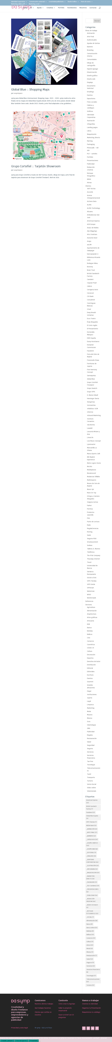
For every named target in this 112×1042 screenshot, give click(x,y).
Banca (89, 628)
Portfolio (90, 157)
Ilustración (91, 121)
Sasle (89, 535)
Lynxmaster (91, 444)
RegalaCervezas (92, 528)
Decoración (91, 655)
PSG (88, 518)
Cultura (89, 651)
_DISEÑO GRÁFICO (92, 844)
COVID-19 (90, 648)
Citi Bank (90, 296)
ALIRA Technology (93, 208)
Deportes (90, 658)
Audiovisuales (92, 40)
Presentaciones (92, 160)
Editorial (90, 668)
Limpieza (90, 705)
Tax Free (90, 761)
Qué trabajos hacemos (43, 1008)
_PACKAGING (91, 882)
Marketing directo (93, 138)
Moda (89, 711)
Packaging (91, 144)
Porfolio (61, 8)
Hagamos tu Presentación (91, 1008)
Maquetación (91, 134)
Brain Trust (91, 270)
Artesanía (90, 621)
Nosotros (83, 8)
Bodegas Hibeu (92, 263)
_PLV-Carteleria (92, 886)
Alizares (90, 212)
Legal (89, 701)
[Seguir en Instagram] (88, 1028)
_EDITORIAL (91, 852)
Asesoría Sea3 (92, 238)
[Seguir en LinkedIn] (92, 1028)
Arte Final (90, 37)
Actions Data (91, 201)
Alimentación (92, 611)
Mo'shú (89, 466)
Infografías (91, 124)
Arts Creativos (92, 234)
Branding (90, 50)
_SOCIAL (90, 917)
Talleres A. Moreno (93, 549)
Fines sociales (92, 102)
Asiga (89, 241)
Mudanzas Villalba (93, 477)
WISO (89, 595)
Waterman (90, 591)
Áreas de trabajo (91, 31)
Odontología (91, 725)
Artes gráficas (92, 617)
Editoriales (90, 672)
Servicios (90, 752)
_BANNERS (91, 836)
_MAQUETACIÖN (92, 873)
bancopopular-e (92, 254)
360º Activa (91, 189)
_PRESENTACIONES (92, 890)
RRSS (89, 179)
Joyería (89, 698)
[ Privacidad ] (33, 1041)
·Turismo (90, 985)
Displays (90, 82)
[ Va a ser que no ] (21, 1041)
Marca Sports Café (93, 454)
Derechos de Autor (93, 661)
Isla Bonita (91, 425)
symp (25, 8)
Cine (88, 638)
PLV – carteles (92, 154)
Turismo (90, 781)
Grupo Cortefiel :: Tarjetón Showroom (36, 166)
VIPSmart (90, 588)
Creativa (50, 8)
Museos (89, 715)
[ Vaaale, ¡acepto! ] (7, 1041)
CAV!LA (89, 286)
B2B (88, 624)
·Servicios (90, 966)
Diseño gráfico (92, 76)
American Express (93, 221)
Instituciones (92, 694)
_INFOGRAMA (92, 869)
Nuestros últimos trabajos (44, 1004)
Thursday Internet (93, 559)
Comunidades (92, 59)
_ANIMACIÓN (91, 829)
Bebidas (90, 631)
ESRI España (91, 338)
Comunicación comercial (37, 2)
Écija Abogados (92, 322)
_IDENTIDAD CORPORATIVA (92, 861)
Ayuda (39, 8)
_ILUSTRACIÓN (92, 865)
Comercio (90, 641)
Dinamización (92, 72)
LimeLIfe (90, 437)
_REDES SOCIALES (92, 906)
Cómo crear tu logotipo (67, 1004)
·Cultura (89, 941)
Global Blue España (92, 817)
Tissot (89, 562)
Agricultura (91, 607)
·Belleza (90, 934)
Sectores (88, 605)
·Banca (89, 924)
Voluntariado (91, 791)
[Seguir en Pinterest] (97, 1028)
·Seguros (90, 962)
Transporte (91, 777)
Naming (90, 141)
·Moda (89, 948)
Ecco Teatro (91, 319)
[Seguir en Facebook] (84, 1028)
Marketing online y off (18, 4)
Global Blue (91, 379)
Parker (89, 505)
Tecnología (91, 765)
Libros (89, 131)
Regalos (90, 735)
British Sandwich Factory (91, 807)
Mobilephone (91, 470)
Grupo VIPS (91, 392)
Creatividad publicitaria (56, 2)
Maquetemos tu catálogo (91, 1012)
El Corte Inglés (92, 325)
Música (89, 718)
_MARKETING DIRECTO (90, 877)
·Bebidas (90, 931)
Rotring (89, 532)
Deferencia (89, 601)
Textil (89, 774)
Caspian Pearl (92, 283)
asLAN (89, 245)
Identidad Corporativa (18, 2)
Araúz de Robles (93, 228)
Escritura (90, 675)
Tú (31, 8)
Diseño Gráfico (72, 2)
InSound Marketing (94, 415)
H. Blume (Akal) (92, 395)
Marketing (90, 708)
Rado (89, 525)
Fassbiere (90, 351)
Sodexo (89, 545)
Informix (90, 412)
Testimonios (72, 8)
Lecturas (93, 8)
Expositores (91, 99)
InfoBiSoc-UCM (92, 409)
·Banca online (91, 928)
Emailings (90, 92)
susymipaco (18, 93)
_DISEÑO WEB (92, 849)
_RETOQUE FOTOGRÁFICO (92, 912)
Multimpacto (91, 480)
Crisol (89, 309)
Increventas (91, 405)
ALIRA (89, 205)
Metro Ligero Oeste (94, 463)
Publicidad (90, 164)
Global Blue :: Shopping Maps (30, 89)
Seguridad (90, 745)
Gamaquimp (91, 376)
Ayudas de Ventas (93, 43)
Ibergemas (91, 402)
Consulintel (91, 300)
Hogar (89, 691)
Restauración (92, 738)
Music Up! (90, 489)
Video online (91, 788)
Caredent (90, 279)
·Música (89, 952)
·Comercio (90, 938)
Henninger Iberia (93, 398)
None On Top (91, 493)
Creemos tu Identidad (90, 1004)
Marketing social (34, 4)
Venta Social (91, 784)
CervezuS (90, 293)
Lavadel (89, 428)
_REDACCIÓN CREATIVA (90, 900)
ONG (88, 728)
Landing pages (92, 127)
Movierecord (91, 473)
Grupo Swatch (92, 388)
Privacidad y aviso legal (19, 1028)
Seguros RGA (91, 539)
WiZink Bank (91, 598)
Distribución (91, 665)
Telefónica (90, 552)
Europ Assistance (93, 341)
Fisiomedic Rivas (93, 360)
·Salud (89, 959)
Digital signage (92, 69)
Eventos (90, 95)
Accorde (90, 192)
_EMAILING (91, 856)
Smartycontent (92, 542)
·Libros (89, 945)
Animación (91, 33)
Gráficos (90, 111)
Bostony (90, 267)
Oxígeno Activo (92, 502)
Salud (89, 742)
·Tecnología (91, 976)
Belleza (89, 634)
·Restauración (91, 955)
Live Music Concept (94, 441)
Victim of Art (91, 578)
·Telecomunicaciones (92, 980)
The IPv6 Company (93, 555)
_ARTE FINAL (91, 832)
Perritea (90, 509)
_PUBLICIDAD (91, 895)
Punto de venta (86, 2)
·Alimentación (91, 921)
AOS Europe (91, 224)
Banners (90, 47)
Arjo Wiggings (92, 231)
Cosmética (91, 644)
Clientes (88, 186)
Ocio (88, 721)
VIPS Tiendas (91, 581)
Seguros (90, 749)
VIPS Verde (91, 584)
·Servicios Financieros (93, 971)
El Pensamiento (92, 329)
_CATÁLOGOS (92, 839)
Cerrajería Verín (92, 290)
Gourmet (90, 682)
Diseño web (91, 79)
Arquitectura (91, 614)
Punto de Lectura (93, 522)
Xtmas (89, 183)
